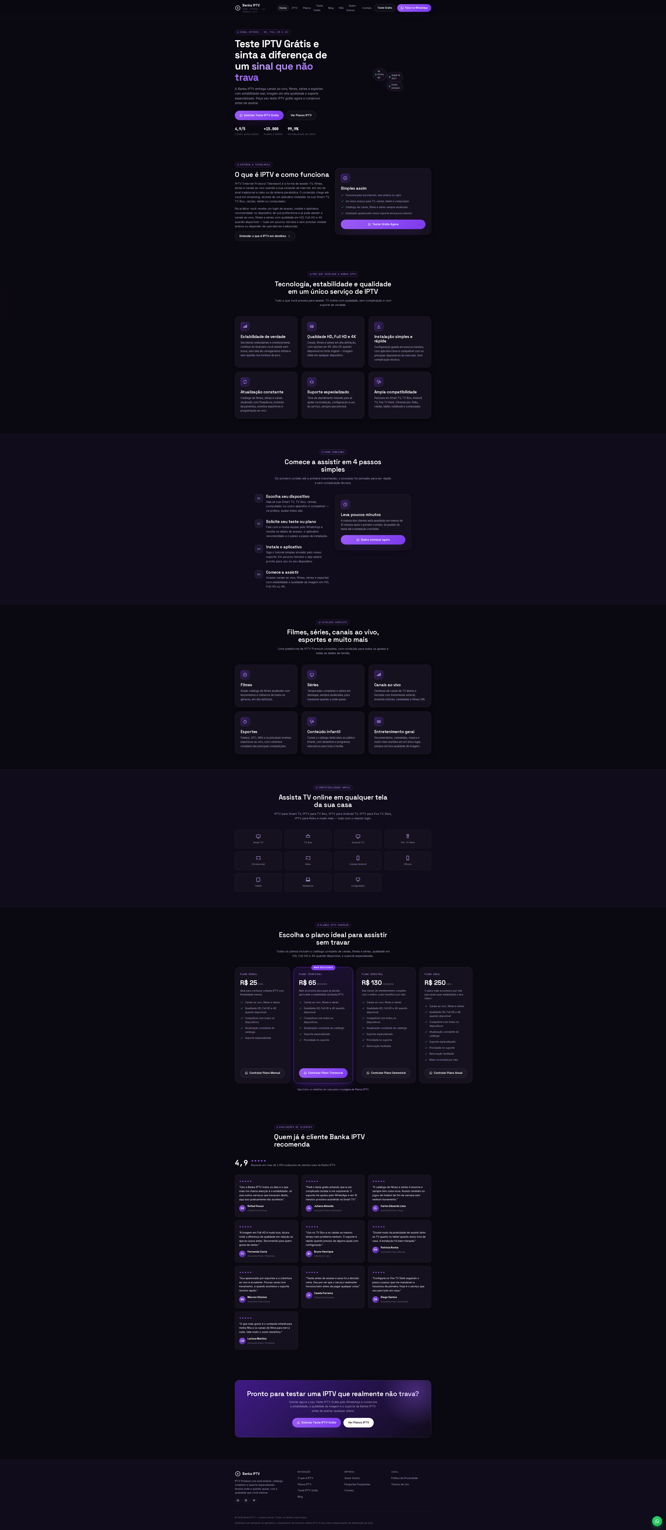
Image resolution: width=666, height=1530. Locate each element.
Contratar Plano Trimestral (325, 1073)
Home (283, 8)
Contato (367, 8)
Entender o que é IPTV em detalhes (263, 236)
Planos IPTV (304, 1484)
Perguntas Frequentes (357, 1484)
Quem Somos (351, 8)
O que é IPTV (305, 1478)
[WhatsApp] (238, 1500)
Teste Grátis (318, 8)
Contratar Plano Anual (448, 1073)
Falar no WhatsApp (416, 7)
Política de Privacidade (404, 1478)
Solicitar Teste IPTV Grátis (261, 115)
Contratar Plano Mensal (264, 1073)
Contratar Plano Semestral (388, 1073)
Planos (307, 8)
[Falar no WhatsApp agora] (657, 1521)
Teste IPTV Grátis (308, 1490)
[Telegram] (254, 1500)
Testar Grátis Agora (385, 224)
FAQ (341, 8)
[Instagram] (246, 1500)
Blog (331, 8)
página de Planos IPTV (355, 1089)
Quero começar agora (375, 539)
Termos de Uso (400, 1484)
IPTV (295, 8)
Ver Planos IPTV (301, 115)
